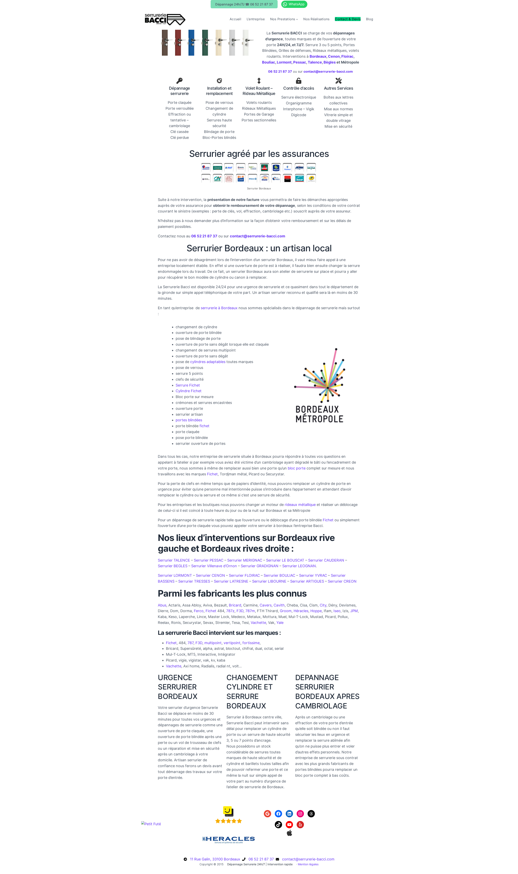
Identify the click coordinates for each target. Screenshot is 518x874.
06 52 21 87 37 (261, 859)
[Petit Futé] (151, 824)
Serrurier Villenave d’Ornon (214, 566)
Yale (279, 622)
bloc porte (297, 468)
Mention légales (308, 864)
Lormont (284, 62)
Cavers (266, 605)
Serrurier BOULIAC (279, 575)
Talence (315, 62)
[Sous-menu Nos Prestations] (297, 19)
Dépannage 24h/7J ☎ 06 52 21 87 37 (244, 4)
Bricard (235, 605)
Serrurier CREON (342, 581)
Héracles (301, 611)
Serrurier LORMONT (175, 575)
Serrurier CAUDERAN (326, 560)
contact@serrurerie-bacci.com (308, 859)
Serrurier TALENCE (174, 560)
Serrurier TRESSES (194, 581)
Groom (286, 611)
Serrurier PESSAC (208, 560)
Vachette (258, 622)
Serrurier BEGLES (172, 566)
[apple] (289, 832)
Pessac (299, 62)
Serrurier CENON (210, 575)
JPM (354, 611)
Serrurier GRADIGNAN (259, 566)
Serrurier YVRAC (313, 575)
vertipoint (232, 643)
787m (250, 611)
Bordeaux (318, 56)
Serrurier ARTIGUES (307, 581)
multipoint (213, 643)
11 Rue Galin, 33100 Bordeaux (215, 859)
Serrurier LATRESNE (231, 581)
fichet (204, 426)
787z (230, 611)
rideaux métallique (300, 504)
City (323, 605)
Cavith (279, 605)
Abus (162, 605)
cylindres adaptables (207, 362)
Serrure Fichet (188, 385)
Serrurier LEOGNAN (299, 566)
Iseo (337, 611)
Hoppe (316, 611)
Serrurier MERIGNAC (244, 560)
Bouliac (268, 62)
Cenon (334, 56)
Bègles (330, 62)
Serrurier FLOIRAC (244, 575)
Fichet (212, 474)
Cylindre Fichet (189, 391)
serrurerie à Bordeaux (219, 308)
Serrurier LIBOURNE (269, 581)
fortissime (251, 643)
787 (190, 643)
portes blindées (189, 420)
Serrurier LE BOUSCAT (285, 560)
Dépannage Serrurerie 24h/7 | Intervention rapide (260, 864)
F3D (240, 611)
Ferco (199, 611)
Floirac (347, 56)
